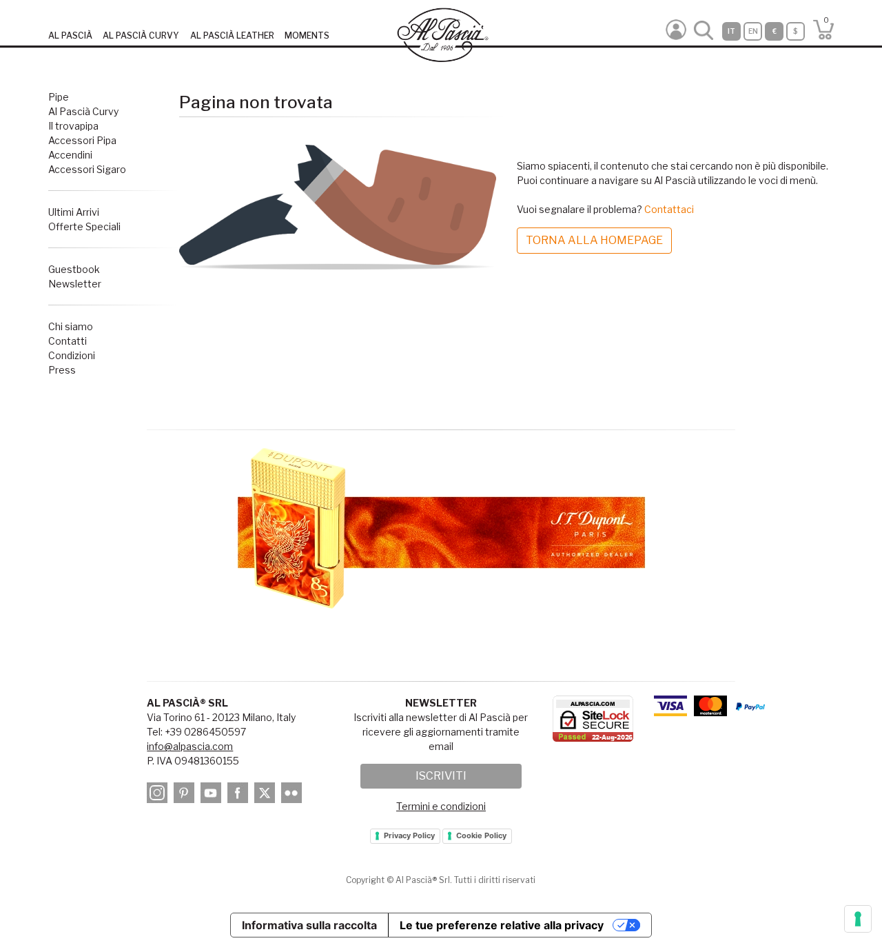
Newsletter (74, 284)
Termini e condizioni (441, 806)
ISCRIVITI (441, 775)
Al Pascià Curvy (83, 111)
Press (62, 370)
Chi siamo (70, 326)
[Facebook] (239, 795)
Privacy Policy (409, 835)
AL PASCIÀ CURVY (141, 35)
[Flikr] (293, 795)
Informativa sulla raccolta (309, 925)
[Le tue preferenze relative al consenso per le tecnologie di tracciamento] (858, 919)
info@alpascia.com (190, 746)
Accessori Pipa (82, 140)
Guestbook (74, 269)
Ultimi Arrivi (73, 212)
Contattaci (669, 209)
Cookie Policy (481, 835)
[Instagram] (159, 795)
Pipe (58, 97)
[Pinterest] (186, 795)
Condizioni (71, 355)
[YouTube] (213, 795)
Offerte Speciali (84, 226)
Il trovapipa (73, 126)
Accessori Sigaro (87, 169)
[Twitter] (266, 795)
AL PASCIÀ (70, 35)
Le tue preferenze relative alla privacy (502, 925)
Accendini (70, 155)
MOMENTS (307, 35)
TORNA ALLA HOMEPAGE (594, 240)
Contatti (67, 341)
